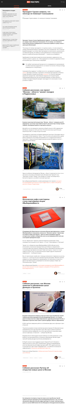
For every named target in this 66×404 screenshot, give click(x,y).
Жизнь (49, 5)
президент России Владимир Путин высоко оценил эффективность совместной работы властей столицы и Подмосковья (42, 182)
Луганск (31, 357)
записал (25, 72)
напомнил (45, 74)
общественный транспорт (37, 189)
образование (25, 357)
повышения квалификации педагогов (40, 348)
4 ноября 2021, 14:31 (26, 15)
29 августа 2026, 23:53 (27, 205)
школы (40, 357)
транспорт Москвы (26, 189)
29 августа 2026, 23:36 (27, 372)
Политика (16, 5)
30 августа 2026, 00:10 (27, 96)
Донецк (36, 357)
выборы (24, 273)
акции (29, 273)
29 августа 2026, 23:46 (27, 289)
